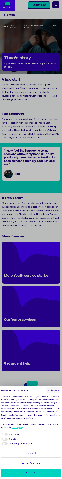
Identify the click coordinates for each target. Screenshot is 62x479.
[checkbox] (10, 434)
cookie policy (17, 427)
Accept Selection (31, 463)
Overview (54, 390)
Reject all (31, 453)
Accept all (31, 472)
